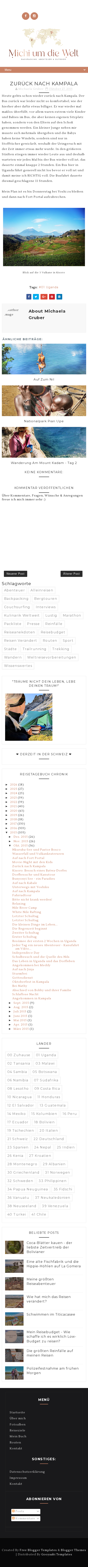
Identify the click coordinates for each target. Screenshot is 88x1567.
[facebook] (25, 16)
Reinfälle (54, 624)
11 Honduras (48, 1097)
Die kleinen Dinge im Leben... (35, 924)
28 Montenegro (22, 1164)
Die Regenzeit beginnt (29, 929)
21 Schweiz (17, 1139)
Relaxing (19, 904)
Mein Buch (18, 1436)
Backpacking (16, 599)
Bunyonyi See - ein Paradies (33, 879)
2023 (14, 798)
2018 (14, 819)
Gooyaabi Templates (56, 1554)
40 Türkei (16, 1214)
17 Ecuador (18, 1122)
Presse (33, 624)
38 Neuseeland (22, 1206)
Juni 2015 (21, 1016)
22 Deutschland (49, 1139)
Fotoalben (18, 1424)
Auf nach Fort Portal (28, 858)
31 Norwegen (57, 1172)
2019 (14, 815)
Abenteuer (14, 590)
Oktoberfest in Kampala (30, 982)
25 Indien (66, 1147)
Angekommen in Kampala (31, 998)
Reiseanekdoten (19, 632)
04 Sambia (17, 1072)
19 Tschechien (20, 1130)
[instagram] (34, 16)
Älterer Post (71, 573)
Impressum (18, 1478)
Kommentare (25, 1518)
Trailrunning (35, 649)
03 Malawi (45, 1063)
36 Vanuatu (18, 1198)
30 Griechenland (23, 1172)
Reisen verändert (20, 641)
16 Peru (70, 1114)
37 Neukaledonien (52, 1198)
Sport (68, 641)
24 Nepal (42, 1147)
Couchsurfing (17, 607)
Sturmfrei (19, 974)
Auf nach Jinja (23, 969)
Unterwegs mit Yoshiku (30, 887)
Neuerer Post (16, 573)
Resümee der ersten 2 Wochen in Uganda (44, 941)
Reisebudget (53, 632)
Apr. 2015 (21, 1025)
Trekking (61, 649)
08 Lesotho (18, 1089)
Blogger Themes (73, 1550)
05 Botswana (45, 1072)
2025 (14, 789)
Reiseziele (17, 1430)
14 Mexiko (16, 1114)
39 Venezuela (55, 1206)
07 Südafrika (46, 1080)
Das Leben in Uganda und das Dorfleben (43, 961)
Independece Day (25, 953)
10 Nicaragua (19, 1097)
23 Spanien (18, 1147)
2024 (14, 793)
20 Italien (48, 1130)
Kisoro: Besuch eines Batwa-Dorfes (39, 870)
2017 (14, 824)
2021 (14, 806)
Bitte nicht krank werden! (32, 900)
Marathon (72, 615)
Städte (10, 649)
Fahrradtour (22, 895)
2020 (14, 811)
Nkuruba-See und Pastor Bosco (36, 850)
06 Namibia (17, 1080)
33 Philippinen (53, 1181)
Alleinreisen (41, 590)
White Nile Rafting (26, 912)
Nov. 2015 (21, 841)
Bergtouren (45, 599)
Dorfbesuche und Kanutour (33, 875)
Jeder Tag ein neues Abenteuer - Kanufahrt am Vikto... (45, 947)
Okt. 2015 (21, 846)
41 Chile (39, 1214)
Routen (50, 641)
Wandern (13, 657)
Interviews (46, 607)
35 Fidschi (63, 1189)
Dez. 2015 (21, 837)
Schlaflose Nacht (25, 994)
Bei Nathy (19, 986)
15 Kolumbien (44, 1114)
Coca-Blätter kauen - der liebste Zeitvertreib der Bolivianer (49, 1247)
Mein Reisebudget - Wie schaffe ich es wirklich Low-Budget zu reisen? (51, 1336)
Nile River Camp (24, 908)
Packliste (13, 624)
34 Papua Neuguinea (27, 1189)
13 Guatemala (53, 1105)
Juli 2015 (20, 1011)
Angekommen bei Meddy (31, 965)
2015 (14, 832)
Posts (19, 1511)
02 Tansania (18, 1063)
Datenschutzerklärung (27, 1472)
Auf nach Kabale (24, 883)
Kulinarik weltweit (22, 615)
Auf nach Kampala (26, 891)
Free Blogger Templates (38, 1550)
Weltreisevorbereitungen (51, 657)
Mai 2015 (21, 1020)
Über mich (18, 1418)
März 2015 (22, 1029)
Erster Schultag (24, 937)
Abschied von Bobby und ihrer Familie (41, 990)
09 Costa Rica (47, 1089)
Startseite (17, 1412)
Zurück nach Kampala (29, 866)
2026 (14, 785)
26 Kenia (15, 1156)
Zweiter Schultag (25, 933)
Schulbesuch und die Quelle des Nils (41, 957)
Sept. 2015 (22, 1003)
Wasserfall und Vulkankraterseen (38, 854)
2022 (14, 802)
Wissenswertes (18, 666)
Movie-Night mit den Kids (32, 862)
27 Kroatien (40, 1156)
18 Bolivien (44, 1122)
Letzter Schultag (25, 916)
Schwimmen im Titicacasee (51, 1314)
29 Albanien (54, 1164)
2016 (14, 828)
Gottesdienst (22, 978)
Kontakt (16, 1448)
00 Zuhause (18, 1055)
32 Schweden (20, 1181)
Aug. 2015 (21, 1007)
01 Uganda (49, 287)
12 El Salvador (20, 1105)
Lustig (51, 615)
